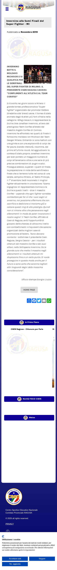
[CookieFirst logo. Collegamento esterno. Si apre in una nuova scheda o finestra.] (3, 536)
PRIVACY (10, 524)
